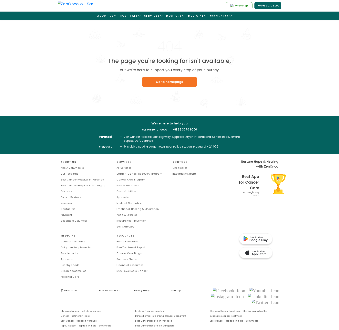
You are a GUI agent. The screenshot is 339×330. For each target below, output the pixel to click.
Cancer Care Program (131, 179)
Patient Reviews (71, 197)
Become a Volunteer (74, 220)
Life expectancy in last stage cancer (81, 311)
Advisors (66, 191)
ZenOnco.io (69, 290)
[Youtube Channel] (264, 290)
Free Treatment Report (131, 247)
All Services (124, 168)
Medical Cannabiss (130, 203)
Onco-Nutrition (126, 191)
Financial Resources (130, 265)
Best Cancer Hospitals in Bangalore (154, 325)
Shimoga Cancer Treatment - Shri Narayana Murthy (238, 311)
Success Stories (127, 259)
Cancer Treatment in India (75, 315)
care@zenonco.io (154, 129)
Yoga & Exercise (127, 215)
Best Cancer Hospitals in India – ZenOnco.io (234, 320)
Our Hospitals (69, 173)
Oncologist (179, 168)
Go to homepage (169, 82)
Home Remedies (127, 241)
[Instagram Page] (228, 296)
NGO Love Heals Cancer (132, 271)
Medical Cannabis (73, 241)
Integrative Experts (184, 173)
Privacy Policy (141, 290)
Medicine (68, 235)
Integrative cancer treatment (226, 315)
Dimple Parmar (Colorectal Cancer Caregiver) (160, 315)
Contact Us (68, 209)
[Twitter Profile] (265, 302)
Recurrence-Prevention (132, 220)
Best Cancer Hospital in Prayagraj (83, 185)
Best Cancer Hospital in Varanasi (83, 179)
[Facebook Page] (230, 290)
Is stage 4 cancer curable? (150, 311)
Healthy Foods (70, 265)
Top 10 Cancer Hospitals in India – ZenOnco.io (86, 325)
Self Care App (125, 226)
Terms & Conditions (109, 290)
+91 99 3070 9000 (184, 129)
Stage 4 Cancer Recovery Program (139, 173)
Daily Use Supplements (76, 247)
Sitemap (176, 290)
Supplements (69, 253)
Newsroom (68, 203)
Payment (66, 215)
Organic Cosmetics (74, 271)
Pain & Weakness (128, 185)
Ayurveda (123, 197)
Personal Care (70, 276)
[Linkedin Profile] (263, 296)
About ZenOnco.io (72, 168)
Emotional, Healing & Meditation (138, 209)
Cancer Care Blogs (129, 253)
